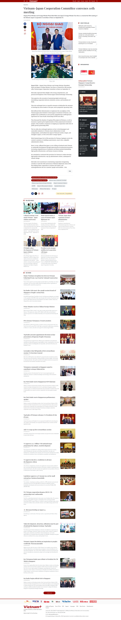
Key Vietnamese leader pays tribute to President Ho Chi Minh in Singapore (41, 560)
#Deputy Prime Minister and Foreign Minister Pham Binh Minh (44, 177)
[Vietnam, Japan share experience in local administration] (66, 208)
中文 (90, 1)
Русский (93, 1)
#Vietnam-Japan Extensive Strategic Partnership (41, 183)
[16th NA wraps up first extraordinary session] (67, 434)
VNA (77, 606)
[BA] (93, 601)
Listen (83, 128)
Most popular (84, 23)
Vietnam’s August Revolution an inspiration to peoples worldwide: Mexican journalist (40, 542)
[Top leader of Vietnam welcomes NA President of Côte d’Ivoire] (67, 419)
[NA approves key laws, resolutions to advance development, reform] (67, 464)
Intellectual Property (50, 606)
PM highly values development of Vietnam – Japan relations (31, 250)
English (78, 1)
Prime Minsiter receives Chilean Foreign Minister (39, 307)
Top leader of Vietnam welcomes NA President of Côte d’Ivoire (40, 416)
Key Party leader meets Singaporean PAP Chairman (39, 382)
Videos (83, 92)
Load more (49, 593)
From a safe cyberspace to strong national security (84, 124)
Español (86, 1)
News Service (82, 606)
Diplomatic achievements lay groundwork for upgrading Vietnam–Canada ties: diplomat (86, 27)
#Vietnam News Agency (45, 188)
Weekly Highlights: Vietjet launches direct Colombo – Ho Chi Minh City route (84, 136)
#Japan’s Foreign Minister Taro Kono (39, 180)
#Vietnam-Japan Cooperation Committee (57, 180)
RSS (63, 606)
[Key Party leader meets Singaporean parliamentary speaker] (67, 401)
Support (67, 606)
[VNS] (66, 601)
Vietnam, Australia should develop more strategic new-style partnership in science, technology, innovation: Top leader (87, 36)
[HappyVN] (27, 601)
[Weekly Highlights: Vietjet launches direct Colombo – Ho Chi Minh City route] (93, 136)
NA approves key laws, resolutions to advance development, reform (38, 461)
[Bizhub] (58, 601)
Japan (55, 188)
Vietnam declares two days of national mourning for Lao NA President (87, 42)
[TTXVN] (35, 601)
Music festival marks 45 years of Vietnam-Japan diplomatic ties (48, 217)
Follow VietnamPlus (61, 193)
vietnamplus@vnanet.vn (53, 614)
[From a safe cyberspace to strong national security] (93, 125)
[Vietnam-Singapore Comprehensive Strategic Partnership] (87, 72)
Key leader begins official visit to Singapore (37, 578)
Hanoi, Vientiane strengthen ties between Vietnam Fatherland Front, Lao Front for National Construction (41, 277)
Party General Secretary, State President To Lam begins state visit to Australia (87, 56)
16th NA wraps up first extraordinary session (37, 430)
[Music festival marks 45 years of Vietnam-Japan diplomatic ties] (49, 208)
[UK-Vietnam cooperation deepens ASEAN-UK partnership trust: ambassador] (67, 496)
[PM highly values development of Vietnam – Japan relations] (32, 240)
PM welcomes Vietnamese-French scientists (37, 321)
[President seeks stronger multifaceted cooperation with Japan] (49, 240)
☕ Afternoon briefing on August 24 (34, 510)
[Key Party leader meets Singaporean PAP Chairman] (67, 386)
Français (82, 1)
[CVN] (75, 601)
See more (28, 273)
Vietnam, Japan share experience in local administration (64, 217)
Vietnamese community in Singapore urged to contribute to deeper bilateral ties (38, 368)
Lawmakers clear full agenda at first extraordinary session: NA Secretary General (39, 352)
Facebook (25, 23)
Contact (47, 607)
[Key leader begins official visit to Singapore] (67, 582)
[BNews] (52, 601)
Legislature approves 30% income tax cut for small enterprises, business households (39, 477)
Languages (72, 606)
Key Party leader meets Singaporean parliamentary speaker (39, 398)
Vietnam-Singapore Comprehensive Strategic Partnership (86, 83)
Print (25, 30)
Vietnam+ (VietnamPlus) (33, 1)
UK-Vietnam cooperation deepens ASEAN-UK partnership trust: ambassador (38, 493)
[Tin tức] (46, 601)
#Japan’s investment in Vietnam (60, 183)
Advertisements (90, 606)
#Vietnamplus (35, 188)
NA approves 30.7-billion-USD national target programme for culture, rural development (38, 445)
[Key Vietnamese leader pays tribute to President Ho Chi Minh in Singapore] (67, 563)
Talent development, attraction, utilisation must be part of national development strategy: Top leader (41, 525)
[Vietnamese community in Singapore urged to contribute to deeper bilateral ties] (67, 371)
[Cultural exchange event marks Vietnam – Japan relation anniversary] (32, 208)
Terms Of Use (58, 606)
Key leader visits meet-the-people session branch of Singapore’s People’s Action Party (40, 291)
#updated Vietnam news (60, 186)
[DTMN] (84, 601)
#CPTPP (33, 186)
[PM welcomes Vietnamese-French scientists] (67, 325)
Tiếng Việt (74, 1)
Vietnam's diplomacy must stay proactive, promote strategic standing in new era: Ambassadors (87, 50)
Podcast (84, 120)
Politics (26, 4)
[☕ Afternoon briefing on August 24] (67, 514)
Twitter (25, 27)
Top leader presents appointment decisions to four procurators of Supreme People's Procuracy (39, 336)
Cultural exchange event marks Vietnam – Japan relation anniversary (31, 217)
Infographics (84, 64)
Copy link (25, 33)
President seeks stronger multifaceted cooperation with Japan (48, 250)
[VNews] (41, 601)
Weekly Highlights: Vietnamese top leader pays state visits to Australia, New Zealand (83, 148)
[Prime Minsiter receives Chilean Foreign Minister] (67, 311)
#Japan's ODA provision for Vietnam (44, 186)
